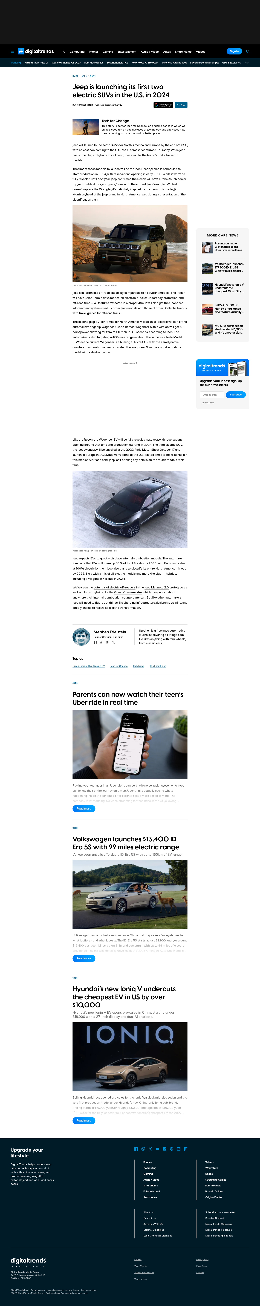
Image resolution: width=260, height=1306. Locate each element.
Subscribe (236, 395)
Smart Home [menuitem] (183, 52)
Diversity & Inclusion (144, 1272)
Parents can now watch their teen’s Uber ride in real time (228, 247)
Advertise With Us (153, 1223)
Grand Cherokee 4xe (128, 592)
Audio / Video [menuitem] (150, 52)
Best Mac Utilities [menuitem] (93, 63)
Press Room (201, 1266)
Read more (84, 809)
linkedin (107, 642)
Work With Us (140, 1266)
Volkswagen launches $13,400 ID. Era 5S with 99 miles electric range (229, 269)
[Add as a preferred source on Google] (163, 105)
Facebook (136, 1149)
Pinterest (171, 1149)
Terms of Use (140, 1279)
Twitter (150, 1149)
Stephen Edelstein (84, 104)
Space (209, 1174)
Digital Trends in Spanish (218, 1229)
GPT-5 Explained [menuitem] (231, 63)
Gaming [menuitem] (108, 52)
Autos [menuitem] (167, 52)
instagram (101, 642)
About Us (148, 1212)
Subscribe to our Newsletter (220, 1212)
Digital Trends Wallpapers (218, 1223)
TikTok (164, 1149)
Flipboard (185, 1149)
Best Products (213, 1185)
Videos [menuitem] (200, 52)
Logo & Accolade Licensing (157, 1235)
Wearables (211, 1168)
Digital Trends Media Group (30, 1293)
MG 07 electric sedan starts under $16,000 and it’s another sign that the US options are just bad (229, 333)
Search (248, 51)
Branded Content (214, 1218)
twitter (113, 642)
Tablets (209, 1162)
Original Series (213, 1197)
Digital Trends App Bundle (219, 1235)
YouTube (157, 1149)
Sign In (234, 51)
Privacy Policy (208, 402)
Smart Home (150, 1185)
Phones (147, 1162)
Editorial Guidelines (153, 1229)
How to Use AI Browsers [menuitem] (145, 63)
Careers (137, 1259)
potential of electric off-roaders (114, 587)
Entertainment (151, 1191)
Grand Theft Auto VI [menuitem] (36, 63)
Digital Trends (29, 56)
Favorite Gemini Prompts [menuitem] (204, 63)
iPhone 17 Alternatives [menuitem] (174, 63)
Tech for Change (115, 121)
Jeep (75, 145)
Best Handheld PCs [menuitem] (117, 63)
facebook (95, 642)
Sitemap (200, 1272)
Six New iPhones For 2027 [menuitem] (66, 63)
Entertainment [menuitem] (127, 52)
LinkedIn (178, 1149)
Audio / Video (151, 1180)
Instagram (143, 1149)
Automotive (150, 1197)
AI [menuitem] (64, 52)
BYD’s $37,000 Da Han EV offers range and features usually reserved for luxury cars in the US (228, 312)
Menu (12, 51)
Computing (149, 1168)
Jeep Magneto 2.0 (157, 587)
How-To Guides (214, 1191)
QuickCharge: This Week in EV (89, 665)
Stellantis (170, 308)
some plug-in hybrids (92, 155)
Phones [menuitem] (93, 52)
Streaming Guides (215, 1180)
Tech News (138, 665)
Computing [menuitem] (77, 52)
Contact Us (149, 1218)
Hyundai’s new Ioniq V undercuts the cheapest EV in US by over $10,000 (229, 290)
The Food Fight (158, 665)
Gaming (148, 1174)
